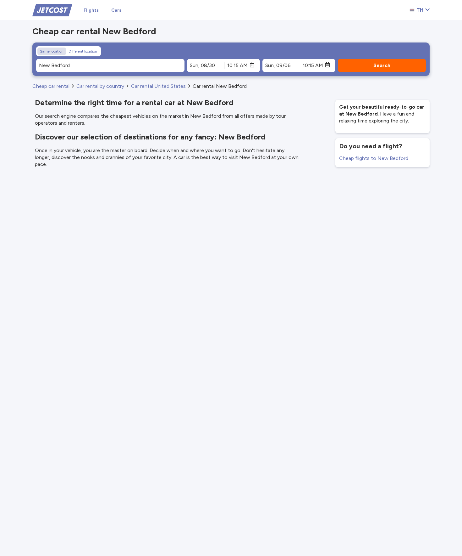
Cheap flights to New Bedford (373, 158)
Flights (91, 10)
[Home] (52, 10)
